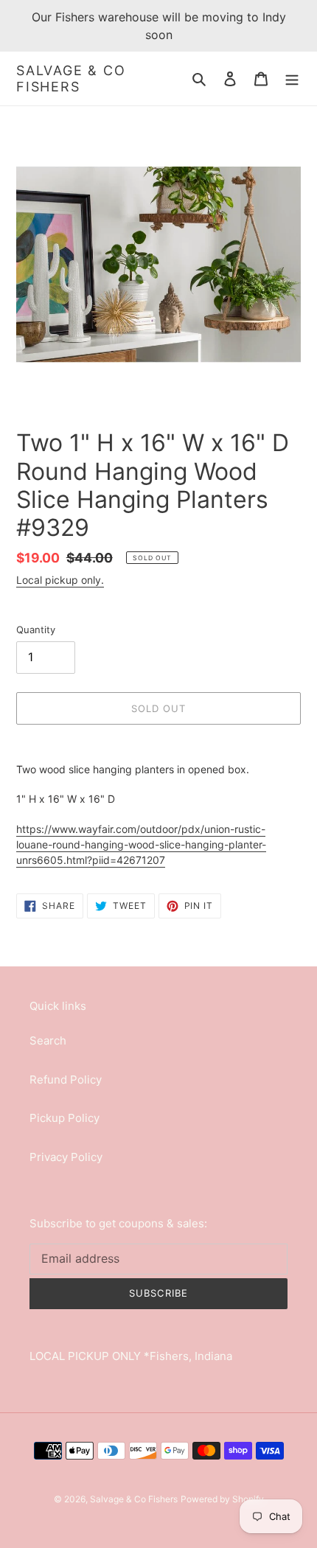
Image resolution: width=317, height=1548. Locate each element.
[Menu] (291, 78)
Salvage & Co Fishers (71, 78)
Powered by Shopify (222, 1499)
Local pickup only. (60, 579)
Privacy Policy (65, 1157)
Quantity (35, 629)
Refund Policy (65, 1080)
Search (47, 1040)
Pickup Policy (64, 1118)
